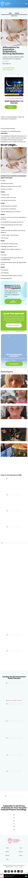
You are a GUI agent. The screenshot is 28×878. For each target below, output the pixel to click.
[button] (26, 3)
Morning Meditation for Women (8, 331)
